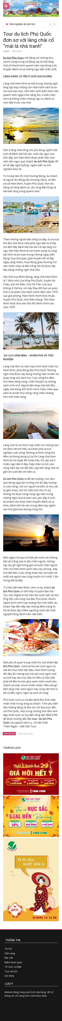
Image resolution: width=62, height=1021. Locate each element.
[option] (33, 24)
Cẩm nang (9, 953)
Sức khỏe (9, 975)
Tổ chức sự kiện (12, 966)
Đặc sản (8, 957)
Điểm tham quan (26, 733)
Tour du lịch (10, 971)
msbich (6, 51)
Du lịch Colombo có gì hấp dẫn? (27, 24)
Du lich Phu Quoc (13, 58)
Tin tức (8, 948)
